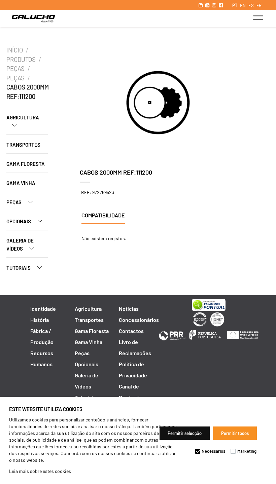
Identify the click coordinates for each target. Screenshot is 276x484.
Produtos (21, 59)
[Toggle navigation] (258, 17)
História (39, 320)
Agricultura (22, 117)
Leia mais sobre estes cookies (40, 471)
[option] (158, 103)
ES (251, 5)
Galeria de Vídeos (20, 244)
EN (243, 5)
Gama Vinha (20, 183)
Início (14, 50)
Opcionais (19, 221)
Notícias (129, 308)
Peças (15, 68)
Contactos (131, 331)
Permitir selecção (185, 433)
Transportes (23, 145)
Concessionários (139, 320)
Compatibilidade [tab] (103, 215)
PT (234, 5)
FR (259, 5)
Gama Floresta (25, 164)
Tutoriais (19, 268)
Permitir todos (235, 433)
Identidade (43, 308)
